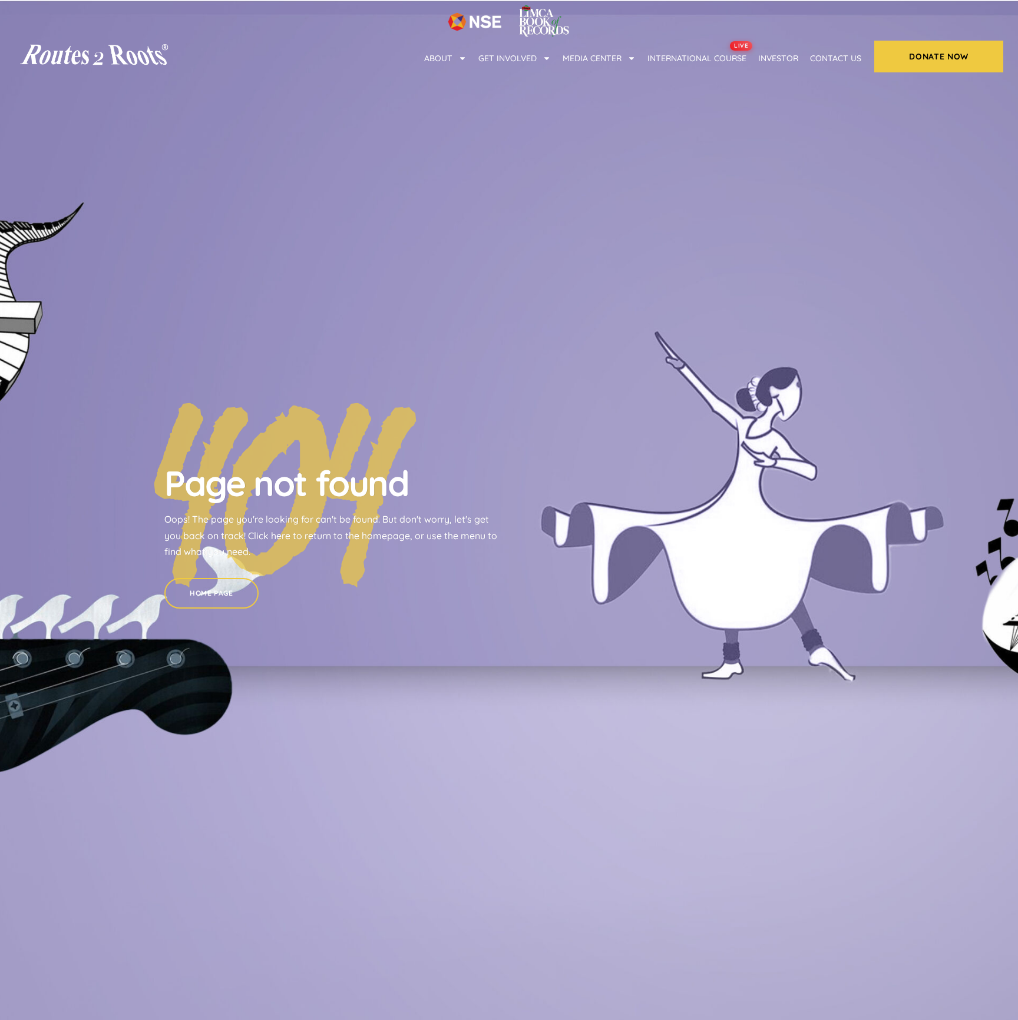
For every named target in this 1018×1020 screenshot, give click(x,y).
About (438, 58)
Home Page (211, 593)
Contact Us (835, 58)
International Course (697, 54)
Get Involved (507, 58)
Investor (778, 58)
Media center (592, 58)
